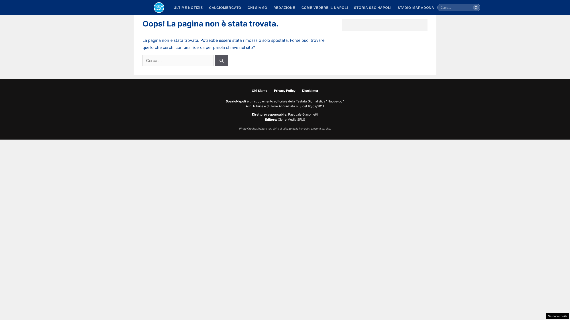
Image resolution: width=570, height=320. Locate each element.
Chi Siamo (259, 90)
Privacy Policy (284, 90)
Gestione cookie (558, 316)
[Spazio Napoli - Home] (159, 7)
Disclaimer (310, 90)
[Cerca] (476, 7)
